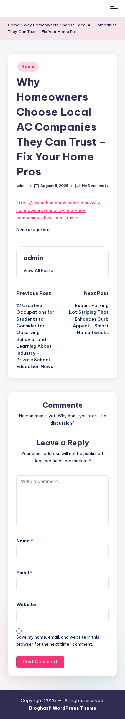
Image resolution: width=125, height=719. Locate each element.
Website (26, 604)
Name (24, 541)
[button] (38, 270)
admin (33, 258)
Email (24, 573)
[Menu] (113, 8)
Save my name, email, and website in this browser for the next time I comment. (57, 641)
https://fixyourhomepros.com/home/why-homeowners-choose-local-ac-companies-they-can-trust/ (59, 210)
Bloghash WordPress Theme (62, 708)
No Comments (95, 185)
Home (13, 25)
